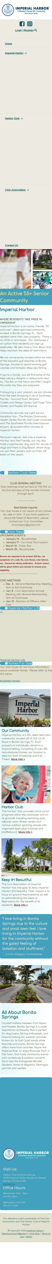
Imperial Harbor (34, 1231)
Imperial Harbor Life (23, 608)
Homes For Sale (19, 663)
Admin (29, 1237)
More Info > (18, 759)
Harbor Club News (22, 472)
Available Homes (10, 681)
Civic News (15, 532)
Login (18, 30)
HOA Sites (34, 1234)
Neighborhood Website (13, 1234)
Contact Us (9, 1184)
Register (29, 30)
